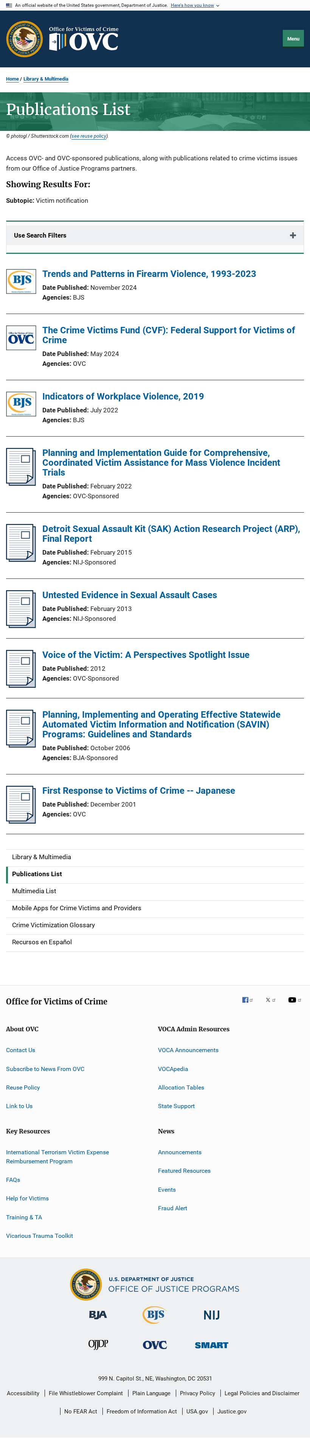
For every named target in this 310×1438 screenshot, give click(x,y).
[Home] (87, 39)
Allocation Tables (181, 1087)
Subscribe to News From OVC (45, 1069)
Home (12, 79)
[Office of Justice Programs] (24, 39)
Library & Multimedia (45, 79)
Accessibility (23, 1393)
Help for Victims (27, 1198)
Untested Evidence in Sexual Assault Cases (129, 595)
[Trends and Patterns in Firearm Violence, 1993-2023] (21, 283)
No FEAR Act (80, 1411)
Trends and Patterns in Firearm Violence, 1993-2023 (149, 274)
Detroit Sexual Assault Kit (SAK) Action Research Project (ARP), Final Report (171, 534)
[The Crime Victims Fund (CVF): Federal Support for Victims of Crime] (21, 339)
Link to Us (19, 1106)
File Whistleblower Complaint (86, 1393)
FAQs (13, 1179)
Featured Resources (184, 1170)
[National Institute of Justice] (211, 1321)
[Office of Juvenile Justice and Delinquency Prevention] (98, 1351)
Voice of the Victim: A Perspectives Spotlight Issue (146, 655)
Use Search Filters (40, 235)
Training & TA (24, 1216)
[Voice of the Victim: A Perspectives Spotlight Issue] (21, 685)
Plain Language (151, 1393)
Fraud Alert (172, 1208)
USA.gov (197, 1411)
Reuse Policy (23, 1087)
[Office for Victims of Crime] (155, 1350)
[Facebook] (250, 1005)
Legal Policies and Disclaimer (262, 1393)
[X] (273, 1005)
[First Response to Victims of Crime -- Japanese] (21, 821)
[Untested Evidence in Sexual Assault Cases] (21, 626)
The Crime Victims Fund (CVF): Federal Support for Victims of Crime (168, 335)
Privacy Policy (197, 1393)
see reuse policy (88, 135)
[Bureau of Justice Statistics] (155, 1325)
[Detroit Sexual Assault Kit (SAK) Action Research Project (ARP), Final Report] (21, 559)
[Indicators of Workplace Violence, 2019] (21, 405)
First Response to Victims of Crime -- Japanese (138, 790)
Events (167, 1189)
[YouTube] (296, 1005)
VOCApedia (173, 1069)
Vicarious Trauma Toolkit (39, 1235)
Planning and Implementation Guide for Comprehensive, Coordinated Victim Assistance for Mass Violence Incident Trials (161, 463)
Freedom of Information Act (142, 1411)
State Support (176, 1106)
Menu (293, 39)
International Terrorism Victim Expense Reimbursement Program (57, 1157)
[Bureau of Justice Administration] (98, 1320)
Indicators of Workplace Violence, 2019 (123, 396)
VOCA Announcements (188, 1050)
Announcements (180, 1152)
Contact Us (20, 1050)
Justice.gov (231, 1411)
